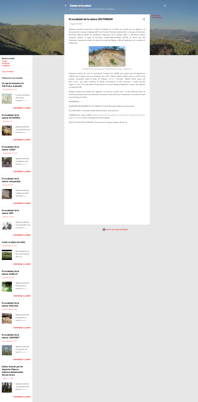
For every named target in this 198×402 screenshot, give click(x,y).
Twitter (4, 61)
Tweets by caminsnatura (157, 16)
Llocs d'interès (8, 71)
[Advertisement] (159, 54)
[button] (143, 19)
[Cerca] (165, 6)
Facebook (6, 63)
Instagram (6, 65)
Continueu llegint (22, 108)
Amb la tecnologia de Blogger (116, 229)
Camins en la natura (80, 5)
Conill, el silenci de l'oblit (13, 242)
